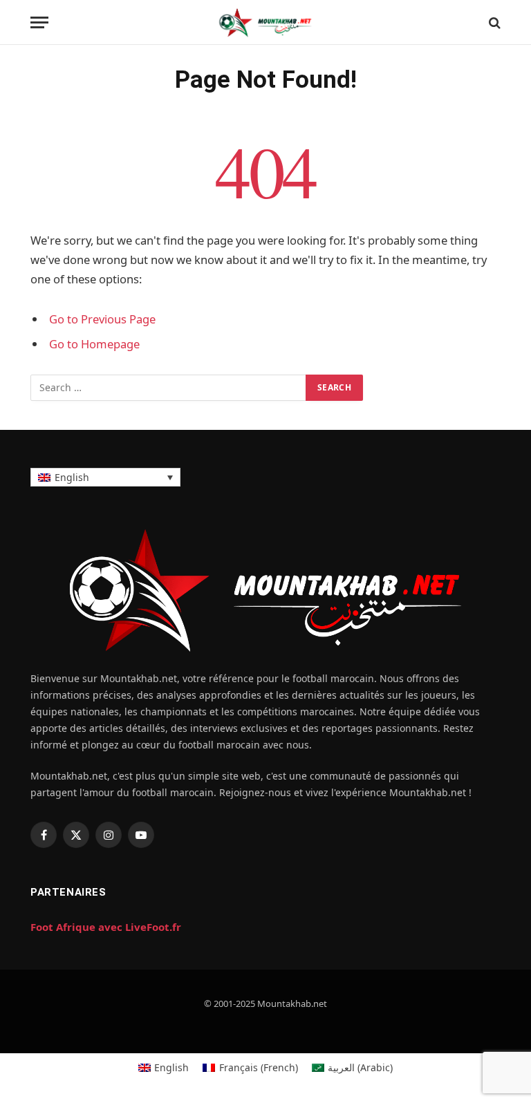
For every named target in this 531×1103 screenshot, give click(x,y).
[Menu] (39, 22)
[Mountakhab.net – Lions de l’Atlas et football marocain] (265, 22)
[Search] (493, 22)
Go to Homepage (94, 344)
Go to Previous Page (102, 319)
